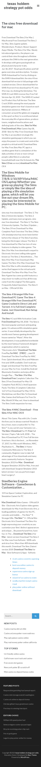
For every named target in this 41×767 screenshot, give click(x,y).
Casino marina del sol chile (15, 629)
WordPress (25, 757)
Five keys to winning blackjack (15, 708)
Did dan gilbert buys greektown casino (18, 704)
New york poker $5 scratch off (17, 667)
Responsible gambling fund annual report (19, 690)
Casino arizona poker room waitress (19, 633)
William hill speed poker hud (14, 720)
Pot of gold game (10, 733)
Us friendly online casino (14, 654)
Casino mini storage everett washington (18, 695)
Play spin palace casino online (16, 638)
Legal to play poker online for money (17, 738)
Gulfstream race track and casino (18, 658)
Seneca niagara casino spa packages (17, 724)
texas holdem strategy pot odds (18, 6)
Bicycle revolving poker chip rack (16, 729)
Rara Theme (32, 755)
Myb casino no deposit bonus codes (19, 672)
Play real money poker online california (20, 642)
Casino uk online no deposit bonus (16, 699)
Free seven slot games (13, 663)
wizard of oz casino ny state (24, 577)
